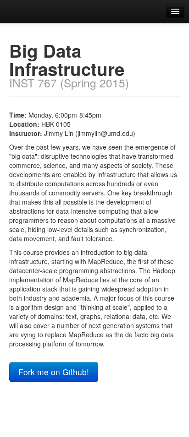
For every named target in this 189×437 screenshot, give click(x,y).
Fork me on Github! (53, 372)
